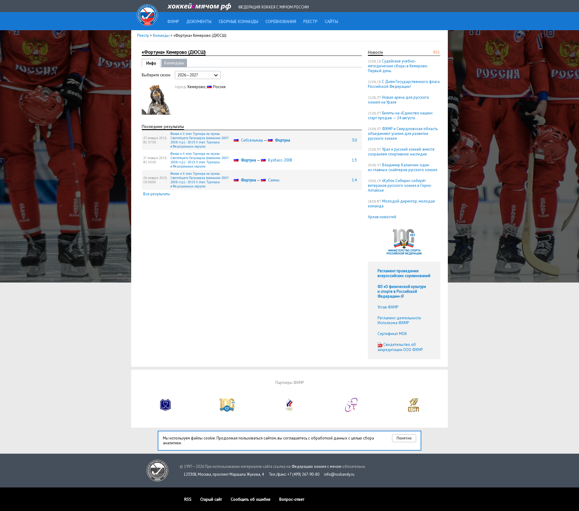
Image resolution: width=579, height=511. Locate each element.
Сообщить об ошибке (251, 499)
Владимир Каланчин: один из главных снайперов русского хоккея (402, 167)
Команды (161, 35)
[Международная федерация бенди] (165, 410)
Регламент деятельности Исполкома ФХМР (399, 320)
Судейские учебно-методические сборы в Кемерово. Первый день (398, 66)
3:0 (354, 140)
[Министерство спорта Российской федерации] (227, 410)
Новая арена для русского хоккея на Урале (398, 100)
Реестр (143, 35)
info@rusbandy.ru (339, 474)
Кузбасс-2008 (280, 160)
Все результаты (156, 193)
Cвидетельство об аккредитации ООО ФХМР (400, 347)
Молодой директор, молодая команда (401, 204)
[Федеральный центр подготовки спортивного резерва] (352, 410)
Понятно (404, 438)
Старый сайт (211, 499)
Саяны (274, 180)
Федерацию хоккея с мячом (316, 466)
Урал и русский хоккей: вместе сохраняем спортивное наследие (401, 152)
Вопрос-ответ (291, 499)
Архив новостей (382, 216)
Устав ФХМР (388, 307)
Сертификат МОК (392, 333)
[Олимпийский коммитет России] (289, 410)
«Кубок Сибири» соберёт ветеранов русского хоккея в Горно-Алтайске (400, 185)
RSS (436, 52)
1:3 (354, 160)
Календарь (174, 62)
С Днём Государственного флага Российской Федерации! (404, 84)
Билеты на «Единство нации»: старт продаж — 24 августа (400, 115)
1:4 (354, 180)
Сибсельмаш (252, 140)
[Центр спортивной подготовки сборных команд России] (413, 410)
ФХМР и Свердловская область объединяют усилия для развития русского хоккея (403, 133)
